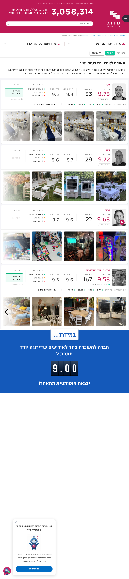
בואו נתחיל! (34, 569)
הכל (109, 53)
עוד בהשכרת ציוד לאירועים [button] (48, 3)
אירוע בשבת (97, 53)
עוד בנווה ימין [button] (68, 3)
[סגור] (15, 522)
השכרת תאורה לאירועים (84, 3)
